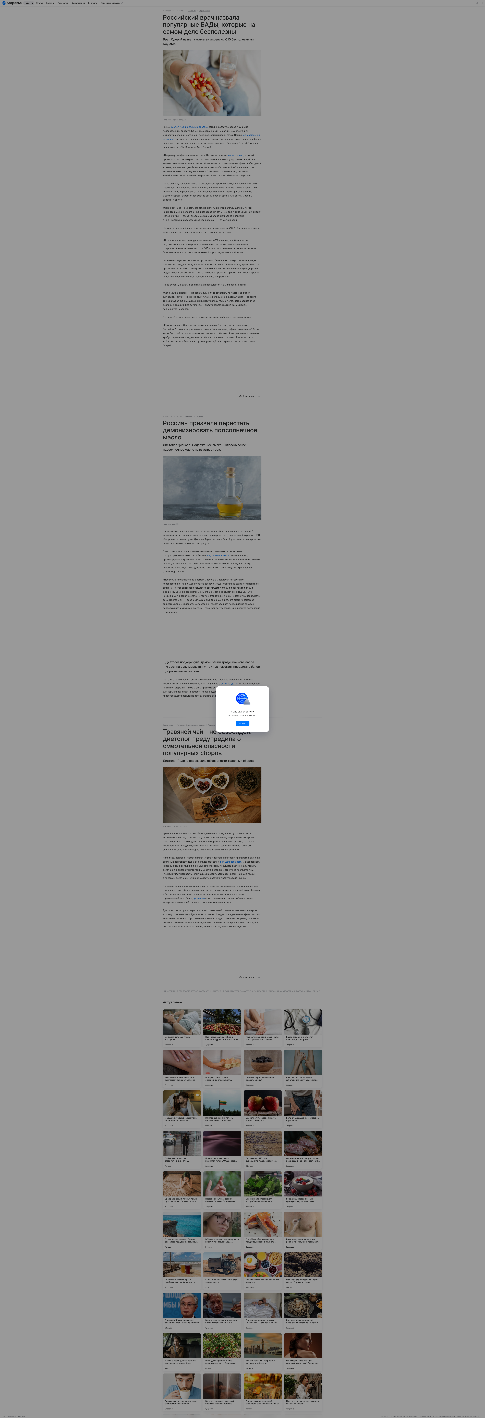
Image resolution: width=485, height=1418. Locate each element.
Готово (242, 723)
